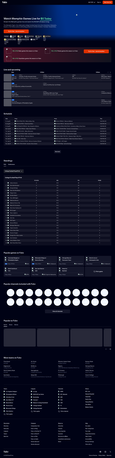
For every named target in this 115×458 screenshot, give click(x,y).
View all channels (57, 311)
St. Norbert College (11, 39)
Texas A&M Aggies (14, 197)
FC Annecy (61, 370)
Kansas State (89, 361)
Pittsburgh (61, 375)
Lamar (21, 36)
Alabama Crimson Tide (15, 202)
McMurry (33, 366)
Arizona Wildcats (14, 222)
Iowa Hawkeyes (13, 237)
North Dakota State (9, 370)
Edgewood (7, 366)
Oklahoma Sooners (14, 200)
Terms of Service (93, 455)
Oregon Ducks (13, 192)
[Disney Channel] (7, 77)
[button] (106, 349)
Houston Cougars (14, 232)
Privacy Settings (89, 441)
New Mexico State (24, 39)
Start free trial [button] (107, 2)
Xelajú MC (34, 375)
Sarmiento (7, 375)
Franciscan (7, 361)
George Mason (89, 366)
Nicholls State (30, 36)
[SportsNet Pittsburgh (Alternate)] (7, 94)
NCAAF (14, 36)
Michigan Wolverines (14, 225)
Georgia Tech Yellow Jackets (16, 235)
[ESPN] (7, 86)
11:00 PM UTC (103, 138)
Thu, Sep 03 (8, 131)
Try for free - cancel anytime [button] (16, 31)
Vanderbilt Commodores (15, 215)
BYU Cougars (13, 210)
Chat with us (88, 444)
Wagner (39, 36)
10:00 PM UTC (103, 123)
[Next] (110, 72)
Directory (109, 455)
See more (57, 151)
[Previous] (108, 72)
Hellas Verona (89, 370)
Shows (11, 324)
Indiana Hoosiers (14, 183)
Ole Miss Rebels (13, 195)
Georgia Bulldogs (14, 188)
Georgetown (34, 370)
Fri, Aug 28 (8, 123)
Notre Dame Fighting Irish (15, 207)
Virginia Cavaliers (14, 227)
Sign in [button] (99, 2)
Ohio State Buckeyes (14, 185)
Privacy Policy (101, 455)
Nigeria (60, 366)
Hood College (89, 375)
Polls (5, 164)
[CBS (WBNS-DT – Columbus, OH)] (7, 102)
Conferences (11, 164)
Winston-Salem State (64, 361)
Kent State (47, 36)
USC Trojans (12, 220)
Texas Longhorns (14, 212)
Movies (16, 324)
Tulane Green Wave (14, 230)
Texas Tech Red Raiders (15, 190)
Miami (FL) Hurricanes (15, 205)
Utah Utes (12, 217)
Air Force (33, 361)
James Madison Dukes (15, 240)
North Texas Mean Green (15, 242)
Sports (5, 324)
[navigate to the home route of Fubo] (4, 2)
